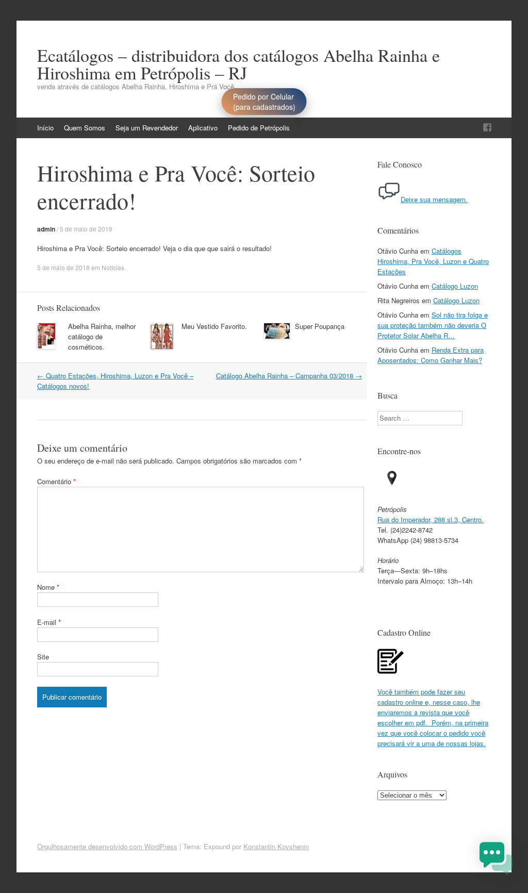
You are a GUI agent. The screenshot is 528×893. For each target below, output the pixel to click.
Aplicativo (203, 128)
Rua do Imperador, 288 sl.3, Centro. (430, 519)
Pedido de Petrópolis (259, 128)
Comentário (56, 481)
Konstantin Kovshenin (276, 846)
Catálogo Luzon (455, 286)
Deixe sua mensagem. (434, 199)
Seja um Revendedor (147, 128)
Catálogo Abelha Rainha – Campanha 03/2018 (289, 376)
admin (46, 229)
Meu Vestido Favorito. (214, 326)
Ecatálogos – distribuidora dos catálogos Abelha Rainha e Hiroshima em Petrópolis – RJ (238, 63)
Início (45, 128)
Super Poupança (319, 326)
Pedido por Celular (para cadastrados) (264, 101)
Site (43, 657)
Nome (48, 587)
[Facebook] (487, 128)
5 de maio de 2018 (86, 228)
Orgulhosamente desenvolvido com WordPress (107, 846)
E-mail (49, 622)
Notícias (113, 267)
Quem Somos (84, 128)
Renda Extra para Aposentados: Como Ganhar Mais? (430, 355)
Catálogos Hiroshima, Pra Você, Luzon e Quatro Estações (433, 261)
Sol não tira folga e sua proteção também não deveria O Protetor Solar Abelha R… (432, 325)
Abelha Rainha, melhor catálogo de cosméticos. (102, 336)
